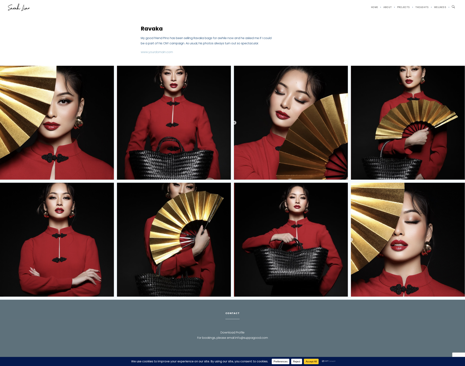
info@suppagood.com (251, 338)
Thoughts (422, 7)
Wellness (440, 7)
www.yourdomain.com (157, 52)
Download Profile (232, 332)
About (387, 7)
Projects (403, 7)
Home (374, 7)
